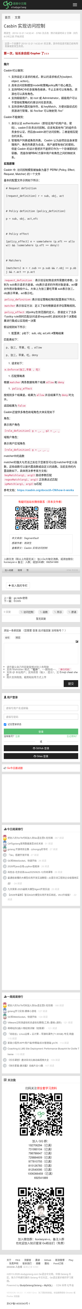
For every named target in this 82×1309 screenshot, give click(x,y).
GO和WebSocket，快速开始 (22, 860)
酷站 (47, 1263)
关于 (9, 1260)
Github (47, 1260)
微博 (20, 570)
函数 (45, 612)
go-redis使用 (20, 598)
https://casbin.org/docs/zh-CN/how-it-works (45, 490)
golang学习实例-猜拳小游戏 (22, 1011)
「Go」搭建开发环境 (18, 854)
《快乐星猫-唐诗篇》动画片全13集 (25, 1065)
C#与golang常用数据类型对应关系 (25, 843)
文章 (17, 17)
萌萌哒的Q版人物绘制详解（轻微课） (27, 1028)
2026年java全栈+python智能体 (23, 866)
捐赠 (38, 1263)
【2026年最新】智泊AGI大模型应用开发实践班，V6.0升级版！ (40, 894)
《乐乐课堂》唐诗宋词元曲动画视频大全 (28, 1059)
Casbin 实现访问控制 (35, 548)
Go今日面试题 (15, 768)
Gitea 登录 (42, 756)
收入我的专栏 (19, 585)
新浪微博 (59, 1260)
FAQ (17, 1260)
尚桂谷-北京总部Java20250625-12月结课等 (30, 872)
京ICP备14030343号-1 (18, 1303)
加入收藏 (9, 570)
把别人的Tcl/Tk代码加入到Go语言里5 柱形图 (30, 837)
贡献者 (27, 1260)
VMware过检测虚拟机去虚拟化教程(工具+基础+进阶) (35, 1022)
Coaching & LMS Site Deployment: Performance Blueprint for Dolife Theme (43, 1051)
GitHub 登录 (42, 748)
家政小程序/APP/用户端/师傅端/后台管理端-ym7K (33, 1042)
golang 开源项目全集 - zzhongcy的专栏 (28, 849)
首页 (7, 17)
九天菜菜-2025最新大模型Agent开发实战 (29, 889)
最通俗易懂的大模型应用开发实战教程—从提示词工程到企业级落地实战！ (43, 880)
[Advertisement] (30, 798)
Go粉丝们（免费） (54, 1243)
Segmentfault (31, 538)
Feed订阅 (58, 1263)
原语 (73, 612)
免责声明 (13, 1263)
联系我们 (27, 1263)
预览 (18, 637)
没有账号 (56, 630)
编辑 (7, 637)
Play (71, 1260)
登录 (35, 630)
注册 (17, 736)
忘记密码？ (72, 736)
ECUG (17, 601)
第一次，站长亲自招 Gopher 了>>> (26, 53)
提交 (71, 683)
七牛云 (70, 1285)
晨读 (37, 1260)
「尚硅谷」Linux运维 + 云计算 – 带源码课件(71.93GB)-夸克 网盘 (41, 1033)
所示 (59, 612)
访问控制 (28, 612)
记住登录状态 (14, 724)
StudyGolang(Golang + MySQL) (36, 1285)
